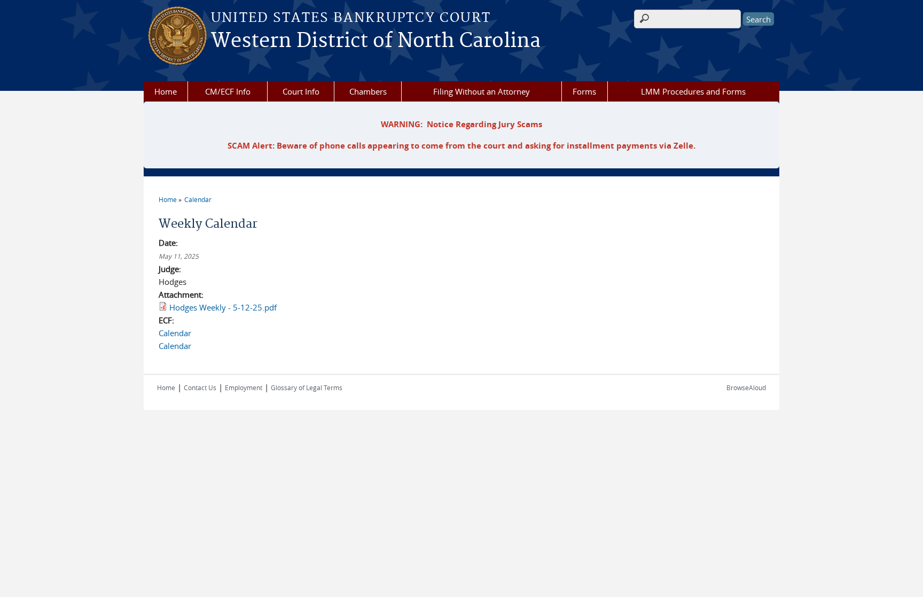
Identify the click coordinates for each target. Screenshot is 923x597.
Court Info (301, 91)
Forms (584, 91)
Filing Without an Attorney (481, 91)
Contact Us (200, 387)
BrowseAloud (746, 387)
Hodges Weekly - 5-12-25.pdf (223, 307)
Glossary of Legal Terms (306, 387)
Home (165, 91)
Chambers (368, 91)
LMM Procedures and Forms (693, 91)
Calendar (198, 199)
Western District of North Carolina (376, 41)
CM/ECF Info (228, 91)
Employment (243, 387)
